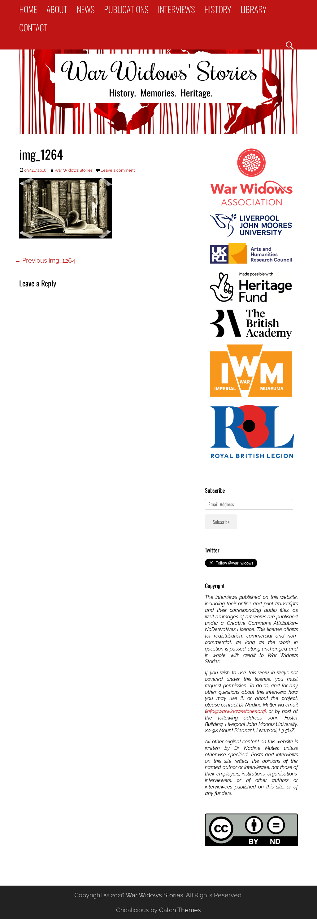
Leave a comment (118, 170)
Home (28, 9)
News (86, 9)
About (56, 9)
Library (254, 9)
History (217, 9)
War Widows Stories (73, 170)
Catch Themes (180, 910)
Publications (126, 9)
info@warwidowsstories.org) (236, 711)
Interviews (176, 9)
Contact (33, 27)
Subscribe (221, 521)
